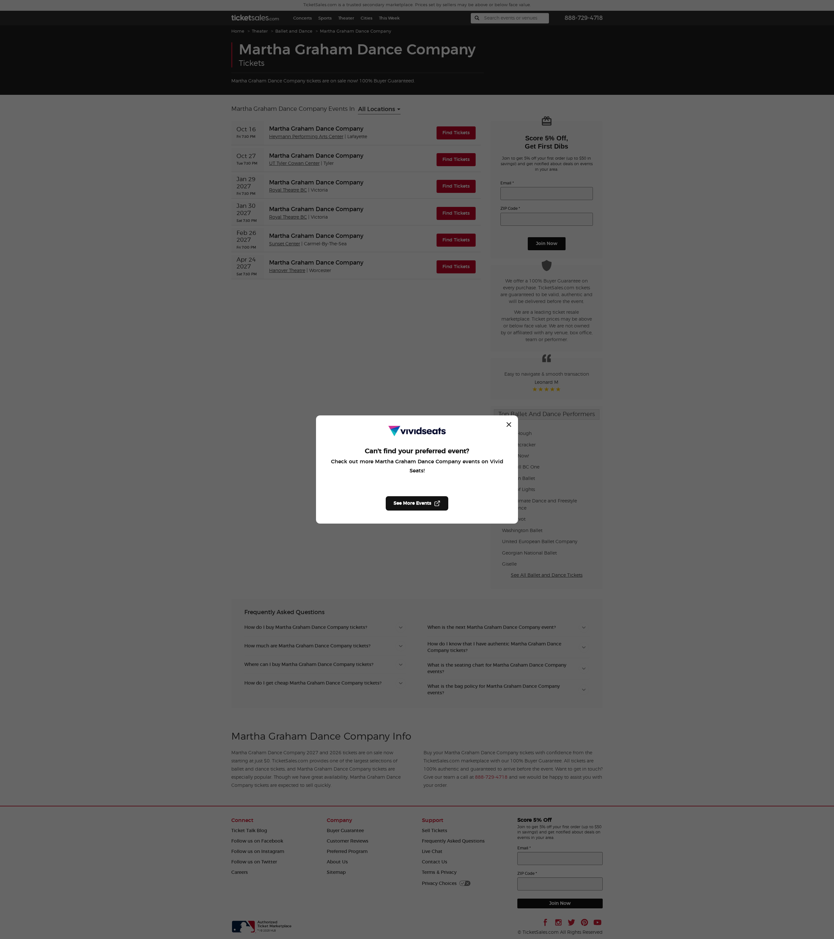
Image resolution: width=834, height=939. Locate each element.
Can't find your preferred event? (417, 451)
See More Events (412, 503)
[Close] (509, 424)
